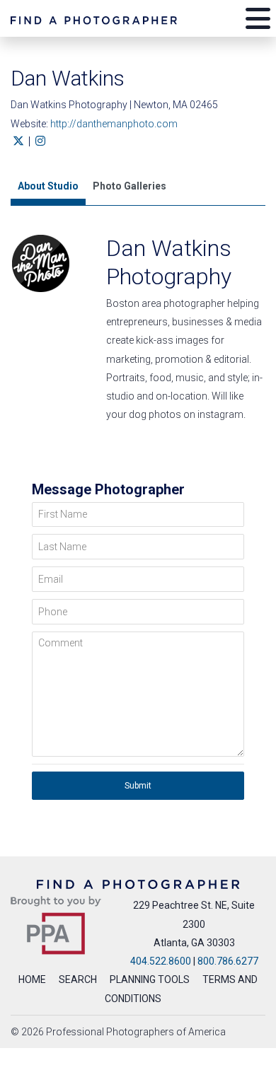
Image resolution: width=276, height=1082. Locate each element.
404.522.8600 (160, 961)
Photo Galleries (129, 186)
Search (78, 979)
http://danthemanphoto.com (114, 123)
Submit (138, 786)
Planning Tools (150, 979)
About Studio (48, 186)
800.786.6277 (227, 961)
